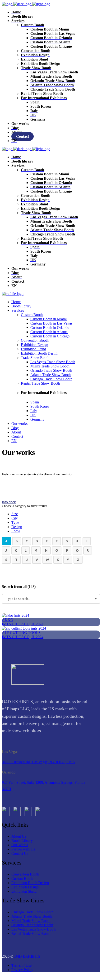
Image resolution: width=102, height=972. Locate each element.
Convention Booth (25, 874)
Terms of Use (21, 965)
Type (15, 522)
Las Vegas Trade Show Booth (33, 929)
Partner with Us (23, 849)
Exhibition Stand (24, 891)
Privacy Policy (22, 970)
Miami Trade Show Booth (31, 921)
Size (14, 514)
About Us (18, 836)
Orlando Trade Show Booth (32, 925)
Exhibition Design (25, 887)
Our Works (19, 845)
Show (15, 531)
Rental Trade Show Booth (31, 933)
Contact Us (19, 853)
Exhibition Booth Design (30, 883)
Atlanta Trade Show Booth (31, 916)
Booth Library (22, 841)
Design (16, 527)
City (14, 518)
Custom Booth (22, 878)
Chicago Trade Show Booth (32, 912)
